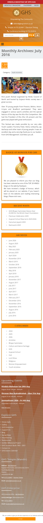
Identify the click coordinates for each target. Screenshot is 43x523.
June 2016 (12, 316)
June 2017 (12, 289)
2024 (10, 331)
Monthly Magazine (12, 5)
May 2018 (12, 271)
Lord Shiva (13, 358)
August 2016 (13, 310)
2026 (10, 337)
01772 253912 (8, 501)
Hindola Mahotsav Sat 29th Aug (21, 2)
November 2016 (15, 304)
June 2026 (12, 241)
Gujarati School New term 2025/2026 (22, 219)
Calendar (28, 5)
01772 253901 (8, 477)
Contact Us (6, 448)
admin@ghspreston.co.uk (23, 24)
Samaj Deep (6, 435)
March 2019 (13, 262)
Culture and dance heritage (19, 346)
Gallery (4, 425)
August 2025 (13, 244)
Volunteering (7, 438)
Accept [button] (20, 519)
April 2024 (12, 256)
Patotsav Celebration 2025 (19, 216)
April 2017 (12, 292)
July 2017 (12, 286)
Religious (12, 361)
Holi (10, 355)
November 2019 (15, 259)
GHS (10, 349)
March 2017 (13, 295)
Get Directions (12, 465)
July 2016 (12, 313)
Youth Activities (17, 72)
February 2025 (14, 250)
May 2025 (12, 247)
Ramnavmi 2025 (15, 225)
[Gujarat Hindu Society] (22, 12)
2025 (10, 334)
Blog (36, 5)
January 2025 (13, 253)
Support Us (6, 430)
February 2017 (14, 298)
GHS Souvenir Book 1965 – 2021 (14, 445)
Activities (12, 340)
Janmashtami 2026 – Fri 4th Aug (16, 400)
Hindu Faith (6, 422)
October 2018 (14, 265)
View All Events (6, 408)
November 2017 (15, 280)
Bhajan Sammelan (15, 343)
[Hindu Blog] (21, 167)
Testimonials (6, 440)
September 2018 (15, 268)
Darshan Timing (32, 27)
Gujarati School (14, 352)
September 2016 (15, 307)
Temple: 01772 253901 (16, 27)
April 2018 (12, 274)
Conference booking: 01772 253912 (23, 31)
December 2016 (15, 301)
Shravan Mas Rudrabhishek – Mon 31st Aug (21, 393)
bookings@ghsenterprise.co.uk (15, 504)
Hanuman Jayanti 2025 (17, 222)
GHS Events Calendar (10, 451)
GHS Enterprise (7, 427)
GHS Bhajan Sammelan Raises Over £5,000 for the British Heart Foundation (23, 212)
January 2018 (13, 277)
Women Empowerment (17, 364)
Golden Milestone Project (11, 443)
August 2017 (13, 283)
